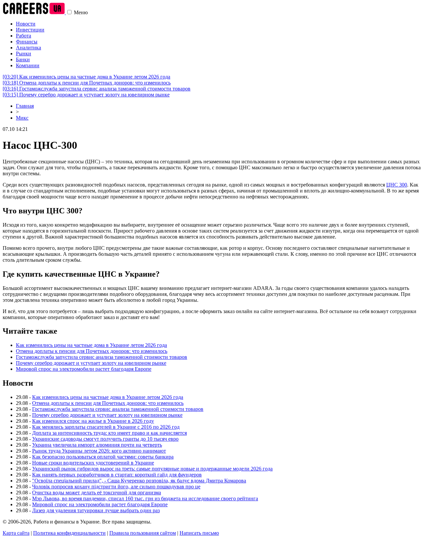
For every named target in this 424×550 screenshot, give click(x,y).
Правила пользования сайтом (142, 533)
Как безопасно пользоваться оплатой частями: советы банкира (103, 457)
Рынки (23, 53)
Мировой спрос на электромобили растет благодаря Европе (83, 369)
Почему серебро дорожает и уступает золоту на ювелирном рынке (86, 94)
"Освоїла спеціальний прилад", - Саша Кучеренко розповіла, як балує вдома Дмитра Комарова (139, 480)
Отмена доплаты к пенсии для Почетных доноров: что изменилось (87, 82)
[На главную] (34, 12)
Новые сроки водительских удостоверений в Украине (93, 463)
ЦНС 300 (396, 185)
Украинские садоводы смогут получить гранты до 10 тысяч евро (105, 439)
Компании (27, 65)
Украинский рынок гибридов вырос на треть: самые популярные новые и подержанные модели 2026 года (152, 468)
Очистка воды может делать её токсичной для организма (96, 492)
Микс (22, 118)
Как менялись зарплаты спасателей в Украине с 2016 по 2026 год (106, 427)
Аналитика (28, 47)
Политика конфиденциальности (69, 533)
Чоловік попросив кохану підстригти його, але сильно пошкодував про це (116, 486)
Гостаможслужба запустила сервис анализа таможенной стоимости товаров (96, 88)
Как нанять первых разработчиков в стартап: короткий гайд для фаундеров (117, 474)
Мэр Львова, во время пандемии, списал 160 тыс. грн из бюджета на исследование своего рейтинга (145, 498)
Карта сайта (16, 533)
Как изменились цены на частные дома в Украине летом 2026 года (86, 77)
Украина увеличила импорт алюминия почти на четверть (97, 445)
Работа (23, 35)
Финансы (26, 41)
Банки (23, 59)
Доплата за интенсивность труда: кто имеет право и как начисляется (109, 433)
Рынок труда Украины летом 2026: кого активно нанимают (99, 451)
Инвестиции (30, 29)
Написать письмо (199, 533)
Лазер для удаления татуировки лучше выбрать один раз (96, 510)
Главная (25, 106)
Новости (25, 24)
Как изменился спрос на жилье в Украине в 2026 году (93, 421)
